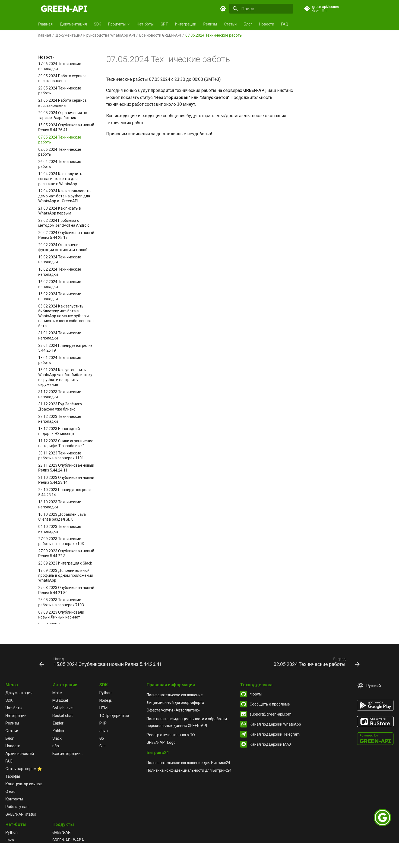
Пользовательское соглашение (175, 695)
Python (105, 693)
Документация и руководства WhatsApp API (95, 35)
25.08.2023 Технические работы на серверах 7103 (61, 602)
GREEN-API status (20, 814)
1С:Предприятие (114, 715)
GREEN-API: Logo (161, 742)
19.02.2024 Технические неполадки (59, 259)
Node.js (105, 700)
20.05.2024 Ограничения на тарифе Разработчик (62, 115)
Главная (45, 24)
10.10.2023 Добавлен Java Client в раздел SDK (62, 516)
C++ (102, 746)
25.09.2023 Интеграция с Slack (65, 563)
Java (103, 731)
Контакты (14, 799)
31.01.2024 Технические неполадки (59, 335)
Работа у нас (16, 806)
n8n (55, 746)
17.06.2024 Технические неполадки (59, 66)
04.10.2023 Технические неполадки (59, 529)
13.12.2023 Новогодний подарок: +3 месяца (59, 431)
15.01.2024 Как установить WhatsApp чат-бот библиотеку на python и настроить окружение (65, 377)
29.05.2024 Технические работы (59, 90)
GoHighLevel (63, 708)
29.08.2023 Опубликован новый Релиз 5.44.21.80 (66, 590)
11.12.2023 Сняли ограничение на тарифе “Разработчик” (65, 443)
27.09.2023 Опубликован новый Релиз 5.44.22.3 (66, 553)
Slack (57, 738)
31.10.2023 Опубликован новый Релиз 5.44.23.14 (66, 480)
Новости (266, 24)
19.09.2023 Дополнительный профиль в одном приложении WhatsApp (65, 575)
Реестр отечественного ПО (171, 735)
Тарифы (12, 776)
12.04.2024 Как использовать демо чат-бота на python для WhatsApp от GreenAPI (64, 196)
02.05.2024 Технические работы (59, 151)
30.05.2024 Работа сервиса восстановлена (62, 78)
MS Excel (60, 700)
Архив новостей (19, 753)
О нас (10, 791)
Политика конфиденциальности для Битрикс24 (189, 770)
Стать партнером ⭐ (23, 769)
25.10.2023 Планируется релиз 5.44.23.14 (65, 492)
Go (101, 738)
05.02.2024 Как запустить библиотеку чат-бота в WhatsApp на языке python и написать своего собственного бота (66, 316)
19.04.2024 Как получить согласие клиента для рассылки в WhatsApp (60, 179)
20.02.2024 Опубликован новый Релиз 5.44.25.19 (66, 235)
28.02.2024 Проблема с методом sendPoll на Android (64, 222)
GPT (164, 24)
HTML (104, 708)
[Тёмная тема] (222, 8)
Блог (248, 24)
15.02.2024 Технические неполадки (59, 296)
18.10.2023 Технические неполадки (59, 504)
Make (57, 693)
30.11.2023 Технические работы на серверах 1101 (61, 455)
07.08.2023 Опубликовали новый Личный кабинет (61, 614)
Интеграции (185, 24)
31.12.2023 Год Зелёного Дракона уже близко (60, 406)
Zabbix (58, 731)
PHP (103, 723)
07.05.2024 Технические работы (59, 139)
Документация (73, 24)
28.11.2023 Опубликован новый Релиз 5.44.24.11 (66, 467)
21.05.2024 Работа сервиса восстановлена (62, 103)
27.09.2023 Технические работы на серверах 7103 (61, 541)
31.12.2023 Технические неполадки (59, 394)
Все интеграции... (67, 753)
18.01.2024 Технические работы (59, 360)
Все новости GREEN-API (160, 35)
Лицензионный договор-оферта (175, 702)
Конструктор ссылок (23, 784)
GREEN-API (61, 832)
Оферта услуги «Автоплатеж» (173, 710)
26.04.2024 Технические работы (59, 164)
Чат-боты (145, 24)
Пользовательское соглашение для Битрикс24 (188, 763)
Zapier (58, 723)
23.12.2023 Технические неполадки (59, 419)
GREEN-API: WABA (68, 840)
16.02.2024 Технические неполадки (59, 272)
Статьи (230, 24)
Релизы (210, 24)
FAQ (284, 24)
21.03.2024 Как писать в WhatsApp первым (59, 210)
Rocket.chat (62, 715)
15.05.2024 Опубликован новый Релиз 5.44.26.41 (66, 127)
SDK (97, 24)
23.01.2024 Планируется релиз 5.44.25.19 (65, 347)
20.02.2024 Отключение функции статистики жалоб (62, 247)
